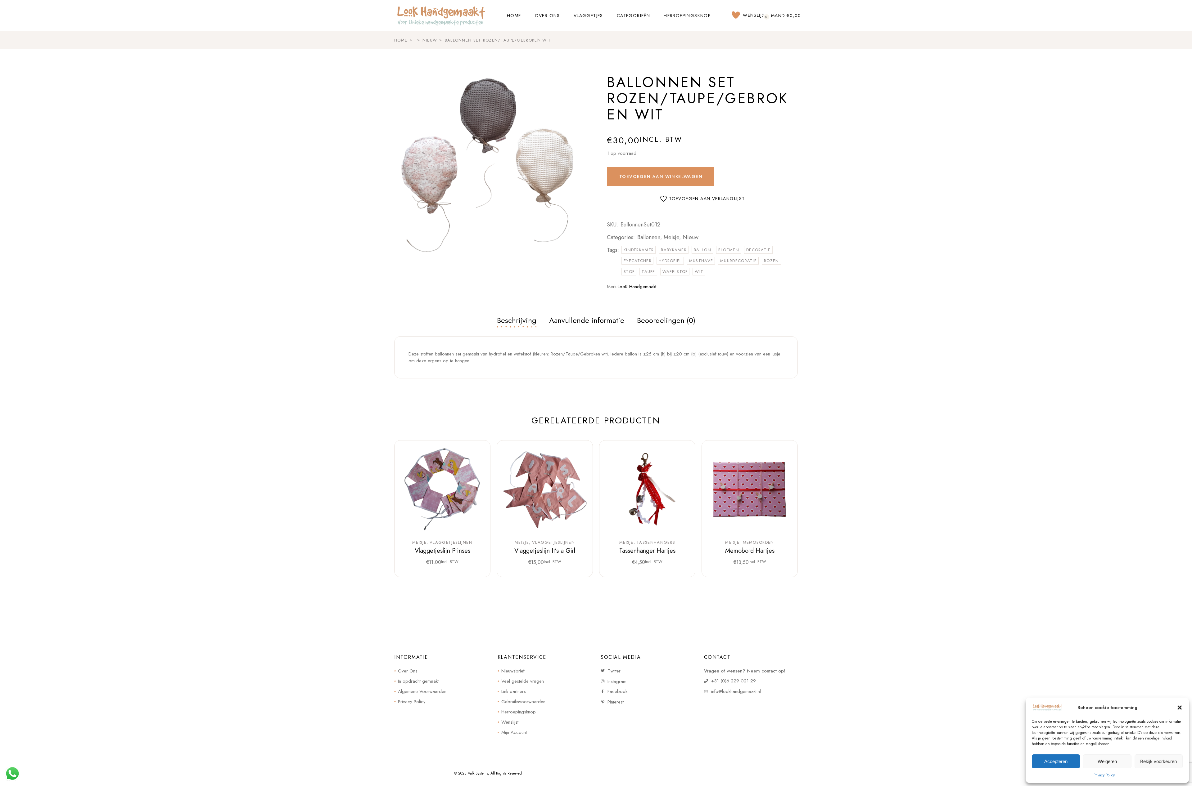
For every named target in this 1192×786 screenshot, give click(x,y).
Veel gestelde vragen (522, 681)
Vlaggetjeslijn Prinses (442, 550)
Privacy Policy (1104, 775)
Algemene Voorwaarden (422, 691)
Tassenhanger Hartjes (647, 550)
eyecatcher (638, 261)
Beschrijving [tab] (516, 320)
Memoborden (758, 542)
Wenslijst (509, 722)
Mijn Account (514, 732)
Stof (629, 272)
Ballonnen (648, 237)
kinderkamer (639, 250)
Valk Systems (478, 773)
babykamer (674, 250)
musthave (701, 261)
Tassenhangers (656, 542)
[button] (1179, 707)
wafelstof (675, 272)
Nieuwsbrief (513, 671)
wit (699, 272)
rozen (771, 261)
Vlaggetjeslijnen (451, 542)
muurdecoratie (738, 261)
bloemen (728, 250)
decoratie (758, 250)
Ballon (702, 250)
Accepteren (1056, 761)
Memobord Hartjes (749, 550)
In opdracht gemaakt (418, 681)
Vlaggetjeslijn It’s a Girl (544, 550)
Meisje (671, 237)
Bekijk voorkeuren (1158, 761)
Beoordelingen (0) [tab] (666, 320)
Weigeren (1107, 761)
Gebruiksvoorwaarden (523, 701)
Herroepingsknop (518, 711)
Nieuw (690, 237)
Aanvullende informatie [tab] (586, 320)
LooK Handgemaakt (637, 286)
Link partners (513, 691)
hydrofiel (670, 261)
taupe (648, 272)
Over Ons (408, 671)
